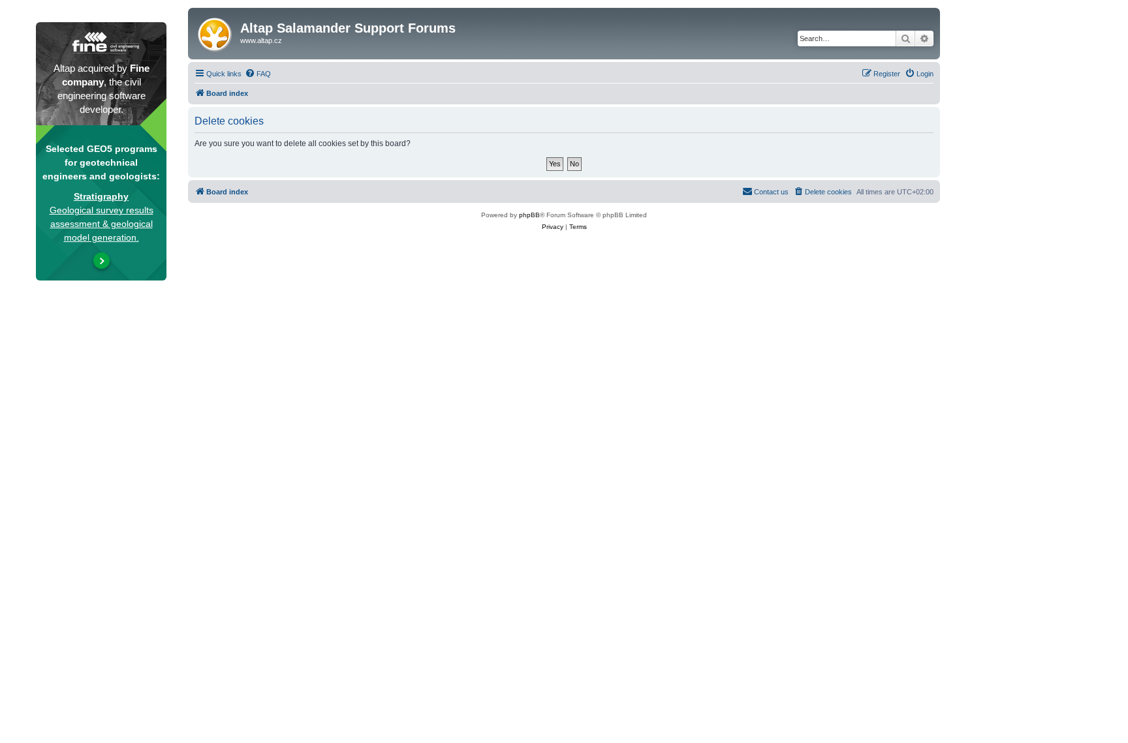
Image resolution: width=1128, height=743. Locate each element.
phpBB (529, 215)
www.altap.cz (261, 40)
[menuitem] (258, 74)
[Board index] (215, 32)
